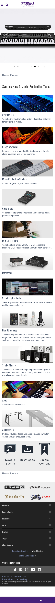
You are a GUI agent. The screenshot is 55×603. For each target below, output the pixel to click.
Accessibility (21, 579)
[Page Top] (41, 600)
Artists (4, 525)
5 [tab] (26, 66)
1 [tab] (9, 66)
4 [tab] (22, 66)
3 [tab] (18, 66)
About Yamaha (7, 545)
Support (5, 538)
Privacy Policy (8, 579)
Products (5, 505)
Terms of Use (20, 576)
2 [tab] (13, 66)
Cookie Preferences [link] (11, 562)
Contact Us (7, 576)
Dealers (5, 531)
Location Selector (20, 551)
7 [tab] (35, 66)
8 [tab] (39, 66)
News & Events (7, 511)
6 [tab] (30, 66)
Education (5, 518)
